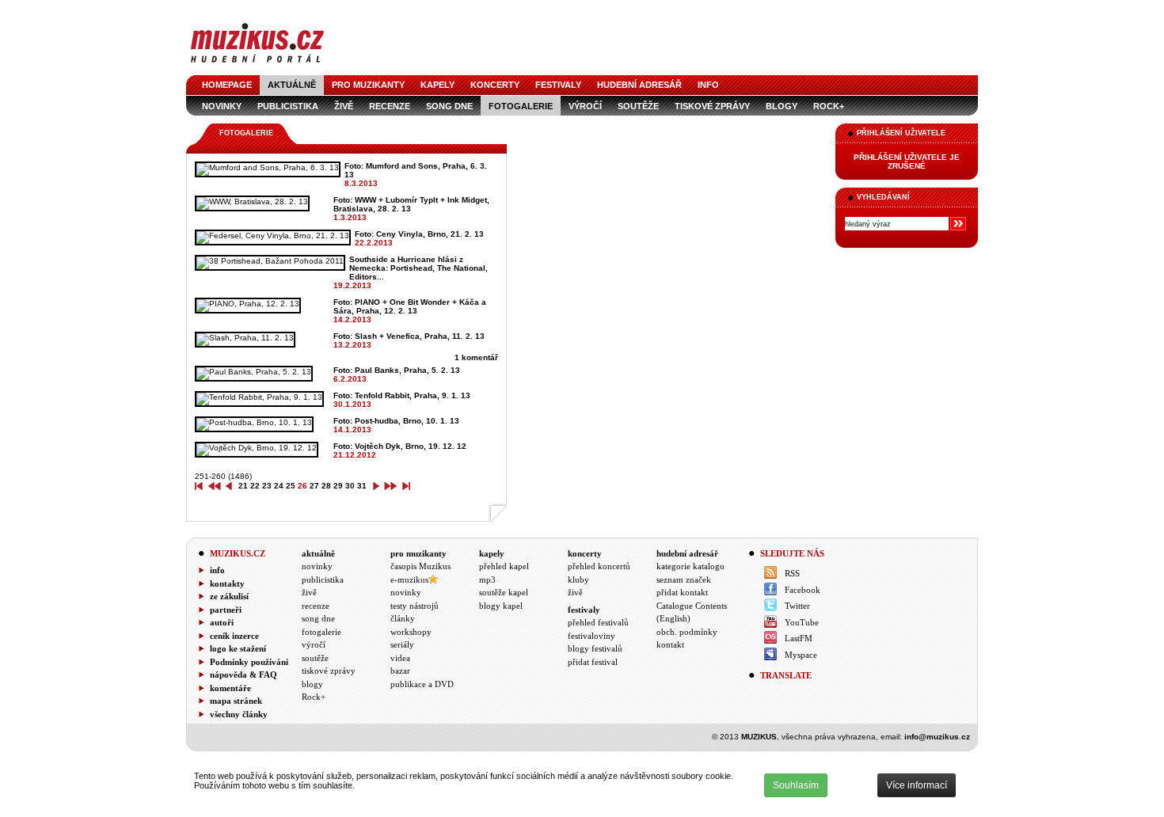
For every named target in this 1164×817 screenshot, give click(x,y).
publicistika (287, 106)
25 (290, 485)
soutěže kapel (503, 592)
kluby (578, 579)
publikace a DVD (422, 684)
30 (350, 485)
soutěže (638, 106)
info (708, 84)
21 (243, 485)
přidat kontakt (682, 592)
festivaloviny (591, 635)
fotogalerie (521, 106)
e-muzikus (409, 579)
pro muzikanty (368, 84)
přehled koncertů (599, 566)
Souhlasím (796, 785)
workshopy (411, 631)
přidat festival (593, 662)
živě (343, 106)
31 (362, 485)
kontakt (670, 644)
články (402, 618)
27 (314, 485)
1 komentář (476, 357)
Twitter (797, 605)
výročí (585, 106)
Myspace (801, 654)
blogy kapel (501, 605)
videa (400, 658)
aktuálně (292, 84)
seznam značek (683, 579)
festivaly (558, 84)
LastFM (798, 638)
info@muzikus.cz (937, 736)
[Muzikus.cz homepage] (257, 64)
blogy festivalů (595, 648)
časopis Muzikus (420, 566)
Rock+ (828, 106)
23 (267, 485)
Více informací (916, 785)
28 (326, 485)
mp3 (487, 579)
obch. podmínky (686, 631)
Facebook (802, 590)
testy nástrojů (414, 605)
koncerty (494, 84)
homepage (227, 84)
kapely (437, 84)
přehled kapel (504, 566)
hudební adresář (639, 84)
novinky (222, 106)
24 (278, 485)
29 (338, 485)
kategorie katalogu (690, 566)
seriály (402, 644)
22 (255, 485)
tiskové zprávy (712, 106)
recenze (389, 106)
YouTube (802, 622)
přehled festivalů (598, 622)
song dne (449, 106)
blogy (781, 106)
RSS (792, 573)
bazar (400, 670)
